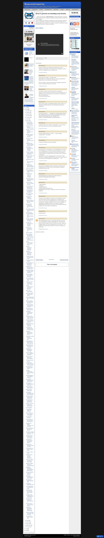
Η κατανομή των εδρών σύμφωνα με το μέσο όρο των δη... (30, 433)
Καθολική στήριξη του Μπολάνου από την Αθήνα (31, 72)
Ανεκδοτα (68, 9)
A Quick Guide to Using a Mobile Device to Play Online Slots (75, 89)
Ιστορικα (62, 9)
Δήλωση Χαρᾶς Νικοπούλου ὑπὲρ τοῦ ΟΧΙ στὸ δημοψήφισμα (75, 156)
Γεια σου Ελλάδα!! (29, 407)
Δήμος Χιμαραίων (74, 162)
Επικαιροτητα (35, 9)
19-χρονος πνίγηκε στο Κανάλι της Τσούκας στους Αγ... (30, 201)
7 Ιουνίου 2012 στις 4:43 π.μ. (43, 128)
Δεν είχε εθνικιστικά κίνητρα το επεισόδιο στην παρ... (30, 183)
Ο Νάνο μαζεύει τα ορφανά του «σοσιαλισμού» (29, 197)
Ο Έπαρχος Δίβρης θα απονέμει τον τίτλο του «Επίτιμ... (29, 219)
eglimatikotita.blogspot (75, 122)
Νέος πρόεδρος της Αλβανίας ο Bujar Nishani (29, 367)
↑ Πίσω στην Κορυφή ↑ (52, 264)
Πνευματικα (56, 9)
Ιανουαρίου (28, 526)
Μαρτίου (27, 523)
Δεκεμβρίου (28, 110)
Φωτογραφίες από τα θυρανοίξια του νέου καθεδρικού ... (30, 179)
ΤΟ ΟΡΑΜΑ (73, 148)
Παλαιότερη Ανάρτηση (64, 259)
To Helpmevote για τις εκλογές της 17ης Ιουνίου (29, 449)
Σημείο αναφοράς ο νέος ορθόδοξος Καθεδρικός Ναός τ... (30, 235)
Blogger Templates (67, 535)
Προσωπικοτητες (48, 9)
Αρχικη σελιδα (27, 9)
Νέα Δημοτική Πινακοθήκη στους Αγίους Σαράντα (29, 477)
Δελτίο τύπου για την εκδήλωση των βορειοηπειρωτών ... (29, 357)
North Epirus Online (74, 144)
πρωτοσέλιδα (29, 44)
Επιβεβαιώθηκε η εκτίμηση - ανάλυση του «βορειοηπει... (29, 267)
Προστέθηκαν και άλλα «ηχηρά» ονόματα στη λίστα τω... (29, 271)
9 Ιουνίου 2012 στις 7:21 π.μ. (43, 215)
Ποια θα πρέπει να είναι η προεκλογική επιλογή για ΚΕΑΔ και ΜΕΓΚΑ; (75, 146)
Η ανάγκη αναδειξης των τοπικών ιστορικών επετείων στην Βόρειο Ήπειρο (74, 33)
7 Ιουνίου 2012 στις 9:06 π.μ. (43, 144)
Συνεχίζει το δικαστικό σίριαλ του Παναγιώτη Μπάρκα (29, 126)
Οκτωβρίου (28, 114)
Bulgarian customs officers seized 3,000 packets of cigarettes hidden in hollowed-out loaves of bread (75, 104)
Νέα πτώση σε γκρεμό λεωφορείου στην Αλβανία (29, 294)
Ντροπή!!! (30, 57)
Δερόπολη (73, 87)
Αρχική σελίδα (51, 259)
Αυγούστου (28, 117)
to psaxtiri (73, 140)
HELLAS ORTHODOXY (75, 110)
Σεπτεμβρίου (28, 115)
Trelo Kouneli (73, 59)
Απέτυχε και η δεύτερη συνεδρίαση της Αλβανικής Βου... (29, 460)
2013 (26, 107)
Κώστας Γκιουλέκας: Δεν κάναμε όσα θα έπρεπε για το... (29, 302)
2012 (26, 109)
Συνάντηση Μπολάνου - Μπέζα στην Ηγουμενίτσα (30, 324)
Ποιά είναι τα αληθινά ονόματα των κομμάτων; (29, 473)
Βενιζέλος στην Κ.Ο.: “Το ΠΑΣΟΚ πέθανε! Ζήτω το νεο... (30, 156)
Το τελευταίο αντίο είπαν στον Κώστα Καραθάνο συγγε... (29, 123)
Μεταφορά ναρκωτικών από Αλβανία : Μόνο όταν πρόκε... (30, 513)
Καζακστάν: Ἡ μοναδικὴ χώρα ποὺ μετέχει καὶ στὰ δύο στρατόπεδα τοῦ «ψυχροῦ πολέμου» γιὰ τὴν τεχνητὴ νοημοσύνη (75, 84)
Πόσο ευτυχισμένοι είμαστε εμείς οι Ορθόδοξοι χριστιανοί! (75, 94)
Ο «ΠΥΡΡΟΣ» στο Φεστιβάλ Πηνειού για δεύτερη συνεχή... (30, 328)
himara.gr (73, 97)
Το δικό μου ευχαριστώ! (30, 168)
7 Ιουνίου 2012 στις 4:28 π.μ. (43, 108)
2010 (26, 530)
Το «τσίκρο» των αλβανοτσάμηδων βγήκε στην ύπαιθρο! (30, 165)
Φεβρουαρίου (28, 525)
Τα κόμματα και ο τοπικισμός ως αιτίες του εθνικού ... (30, 445)
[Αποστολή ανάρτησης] (45, 57)
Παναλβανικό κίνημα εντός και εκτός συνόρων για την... (29, 436)
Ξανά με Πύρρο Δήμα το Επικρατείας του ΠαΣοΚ (29, 487)
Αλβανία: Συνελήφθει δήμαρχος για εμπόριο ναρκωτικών (30, 464)
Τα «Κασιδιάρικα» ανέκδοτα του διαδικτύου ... (29, 410)
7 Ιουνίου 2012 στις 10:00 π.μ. (43, 170)
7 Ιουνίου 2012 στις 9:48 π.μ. (43, 160)
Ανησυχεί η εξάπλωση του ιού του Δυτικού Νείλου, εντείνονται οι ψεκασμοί (75, 57)
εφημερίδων (29, 45)
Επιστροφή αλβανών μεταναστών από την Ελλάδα (30, 171)
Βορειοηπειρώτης (35, 4)
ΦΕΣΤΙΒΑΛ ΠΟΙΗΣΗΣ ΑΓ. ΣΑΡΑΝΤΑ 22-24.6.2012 (29, 135)
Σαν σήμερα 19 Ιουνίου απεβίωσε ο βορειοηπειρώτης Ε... (30, 238)
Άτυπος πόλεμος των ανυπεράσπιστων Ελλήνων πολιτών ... (29, 420)
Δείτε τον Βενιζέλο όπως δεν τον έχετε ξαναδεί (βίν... (30, 298)
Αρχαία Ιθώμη (73, 77)
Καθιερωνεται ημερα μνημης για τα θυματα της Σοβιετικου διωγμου (75, 112)
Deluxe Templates (77, 535)
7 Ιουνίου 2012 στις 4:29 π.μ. (43, 119)
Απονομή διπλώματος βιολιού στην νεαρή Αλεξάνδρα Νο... (29, 153)
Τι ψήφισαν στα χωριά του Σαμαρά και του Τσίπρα (29, 257)
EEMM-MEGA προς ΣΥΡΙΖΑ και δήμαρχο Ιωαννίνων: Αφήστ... (30, 144)
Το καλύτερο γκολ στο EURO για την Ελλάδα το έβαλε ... (29, 282)
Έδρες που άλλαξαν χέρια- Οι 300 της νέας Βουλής (29, 275)
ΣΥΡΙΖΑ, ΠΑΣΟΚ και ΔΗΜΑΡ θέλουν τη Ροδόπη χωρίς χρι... (29, 342)
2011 (26, 528)
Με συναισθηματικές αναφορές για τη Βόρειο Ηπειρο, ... (29, 400)
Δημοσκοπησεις (75, 9)
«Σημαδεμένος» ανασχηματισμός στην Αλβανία (29, 349)
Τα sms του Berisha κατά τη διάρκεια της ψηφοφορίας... (30, 353)
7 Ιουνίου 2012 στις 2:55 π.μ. (43, 72)
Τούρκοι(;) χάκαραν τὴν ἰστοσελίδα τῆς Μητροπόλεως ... (30, 263)
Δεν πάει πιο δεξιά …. (29, 232)
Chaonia (72, 108)
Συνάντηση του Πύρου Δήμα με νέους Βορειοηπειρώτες (29, 404)
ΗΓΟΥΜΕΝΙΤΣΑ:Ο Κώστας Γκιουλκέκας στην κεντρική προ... (30, 363)
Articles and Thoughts (75, 101)
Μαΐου (27, 520)
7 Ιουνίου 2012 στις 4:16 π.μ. (43, 98)
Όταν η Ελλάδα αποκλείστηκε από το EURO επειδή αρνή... (30, 393)
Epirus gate (73, 129)
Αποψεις (41, 9)
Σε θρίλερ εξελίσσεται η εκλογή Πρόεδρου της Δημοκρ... (29, 376)
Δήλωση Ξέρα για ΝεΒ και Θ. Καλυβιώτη (31, 65)
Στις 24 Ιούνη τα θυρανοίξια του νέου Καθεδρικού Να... (30, 380)
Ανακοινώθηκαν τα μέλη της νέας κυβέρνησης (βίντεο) (30, 210)
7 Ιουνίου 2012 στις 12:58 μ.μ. (43, 179)
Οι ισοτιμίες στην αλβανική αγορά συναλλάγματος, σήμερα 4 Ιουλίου (75, 99)
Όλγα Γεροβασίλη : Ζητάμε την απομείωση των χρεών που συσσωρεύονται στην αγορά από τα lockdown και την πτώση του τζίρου (75, 132)
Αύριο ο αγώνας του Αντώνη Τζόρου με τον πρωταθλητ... (29, 414)
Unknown (40, 218)
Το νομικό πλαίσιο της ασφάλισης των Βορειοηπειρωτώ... (29, 187)
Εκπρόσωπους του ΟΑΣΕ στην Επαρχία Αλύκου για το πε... (30, 317)
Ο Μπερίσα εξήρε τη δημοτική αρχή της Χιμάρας (29, 504)
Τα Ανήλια (73, 158)
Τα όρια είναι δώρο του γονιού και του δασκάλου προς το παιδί (75, 138)
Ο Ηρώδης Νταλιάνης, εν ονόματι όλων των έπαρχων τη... (30, 321)
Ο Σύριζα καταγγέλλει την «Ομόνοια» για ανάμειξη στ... (29, 305)
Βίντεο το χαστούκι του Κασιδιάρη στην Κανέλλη (29, 429)
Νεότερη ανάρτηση (39, 259)
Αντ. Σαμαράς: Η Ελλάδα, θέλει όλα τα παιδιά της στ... (30, 384)
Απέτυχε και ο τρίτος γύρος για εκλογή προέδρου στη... (29, 397)
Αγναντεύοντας (74, 66)
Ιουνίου (27, 120)
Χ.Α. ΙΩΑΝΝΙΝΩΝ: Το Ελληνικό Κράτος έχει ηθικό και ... (29, 191)
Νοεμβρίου (28, 112)
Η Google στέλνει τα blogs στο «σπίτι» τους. (29, 517)
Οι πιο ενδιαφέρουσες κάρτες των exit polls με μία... (30, 279)
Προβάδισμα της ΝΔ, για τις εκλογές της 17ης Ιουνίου (29, 346)
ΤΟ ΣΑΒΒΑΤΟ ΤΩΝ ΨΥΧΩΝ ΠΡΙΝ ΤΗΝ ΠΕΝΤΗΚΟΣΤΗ (29, 496)
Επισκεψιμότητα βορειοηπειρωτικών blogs (29, 480)
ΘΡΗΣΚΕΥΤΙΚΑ (74, 72)
